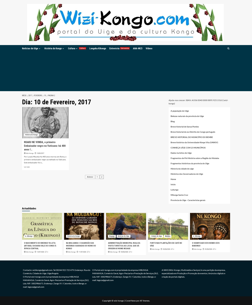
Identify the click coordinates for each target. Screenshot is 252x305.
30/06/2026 (124, 252)
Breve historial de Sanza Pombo (185, 126)
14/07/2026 (40, 252)
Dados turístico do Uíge (181, 153)
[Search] (228, 48)
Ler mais (27, 167)
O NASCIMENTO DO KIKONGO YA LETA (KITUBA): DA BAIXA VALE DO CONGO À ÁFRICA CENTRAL (40, 246)
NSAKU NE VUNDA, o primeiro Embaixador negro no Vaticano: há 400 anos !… (45, 146)
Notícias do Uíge (30, 48)
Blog (173, 121)
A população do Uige (180, 111)
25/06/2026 (208, 249)
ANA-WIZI (137, 48)
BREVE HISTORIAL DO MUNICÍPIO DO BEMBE (192, 137)
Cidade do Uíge (156, 236)
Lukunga (174, 189)
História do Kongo (53, 48)
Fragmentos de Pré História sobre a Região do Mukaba (195, 158)
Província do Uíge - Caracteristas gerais (188, 200)
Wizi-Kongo (30, 153)
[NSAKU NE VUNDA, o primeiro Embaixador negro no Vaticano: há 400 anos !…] (45, 122)
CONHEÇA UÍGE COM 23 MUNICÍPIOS (188, 147)
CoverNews (130, 300)
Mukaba (167, 236)
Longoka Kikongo (97, 48)
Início (173, 184)
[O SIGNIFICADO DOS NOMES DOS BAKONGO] (210, 226)
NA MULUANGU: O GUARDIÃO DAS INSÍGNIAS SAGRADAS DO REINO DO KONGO (81, 246)
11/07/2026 (82, 252)
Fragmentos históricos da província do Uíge (190, 163)
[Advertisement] (126, 71)
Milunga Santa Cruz (179, 195)
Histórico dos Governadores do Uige (187, 174)
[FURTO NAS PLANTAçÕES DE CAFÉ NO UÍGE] (168, 226)
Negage (112, 236)
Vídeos (149, 48)
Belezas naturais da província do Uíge (187, 116)
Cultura (76, 48)
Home (173, 179)
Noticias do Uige (123, 236)
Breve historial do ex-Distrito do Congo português (193, 132)
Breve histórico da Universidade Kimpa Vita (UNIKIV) (194, 142)
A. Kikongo (29, 236)
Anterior (90, 177)
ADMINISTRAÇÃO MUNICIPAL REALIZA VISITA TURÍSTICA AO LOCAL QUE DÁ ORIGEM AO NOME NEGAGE (124, 246)
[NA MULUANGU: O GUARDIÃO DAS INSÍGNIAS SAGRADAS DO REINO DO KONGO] (84, 226)
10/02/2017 (40, 153)
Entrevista (119, 48)
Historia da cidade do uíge (182, 168)
